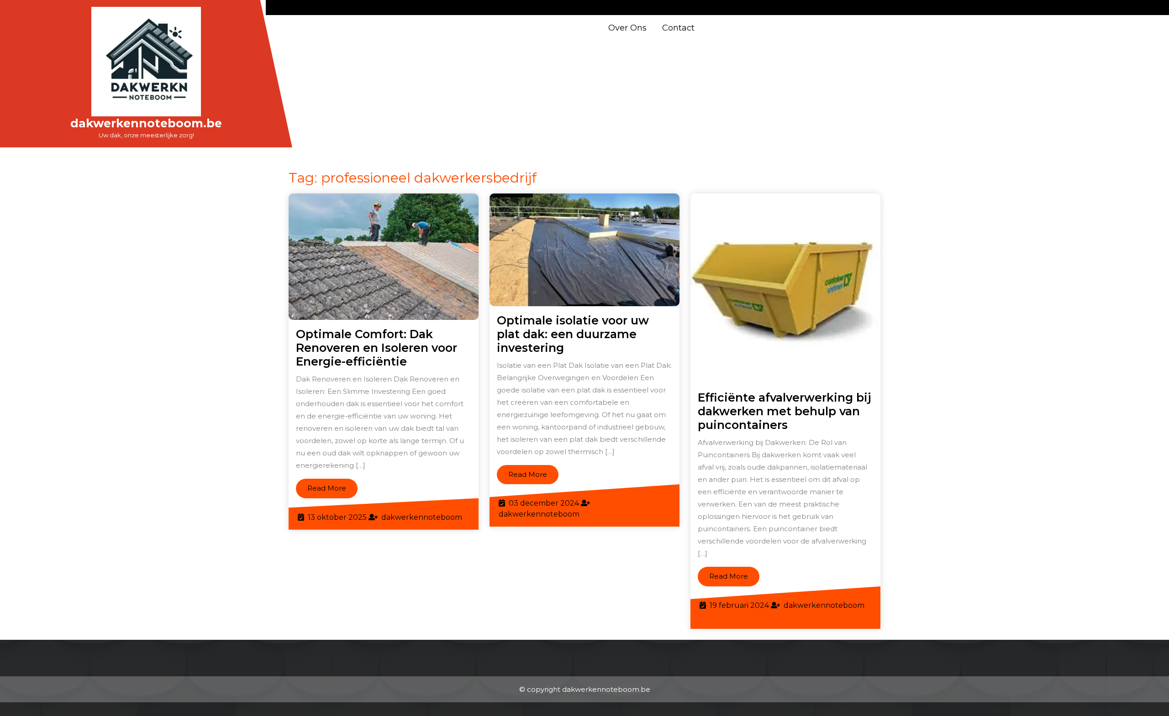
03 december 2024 (544, 503)
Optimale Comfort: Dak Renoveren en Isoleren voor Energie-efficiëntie (376, 347)
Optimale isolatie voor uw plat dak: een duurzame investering (573, 334)
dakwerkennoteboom (421, 517)
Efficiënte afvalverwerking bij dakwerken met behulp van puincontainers (784, 411)
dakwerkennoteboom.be (146, 123)
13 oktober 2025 (337, 517)
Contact (678, 28)
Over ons (627, 28)
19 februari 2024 (739, 605)
